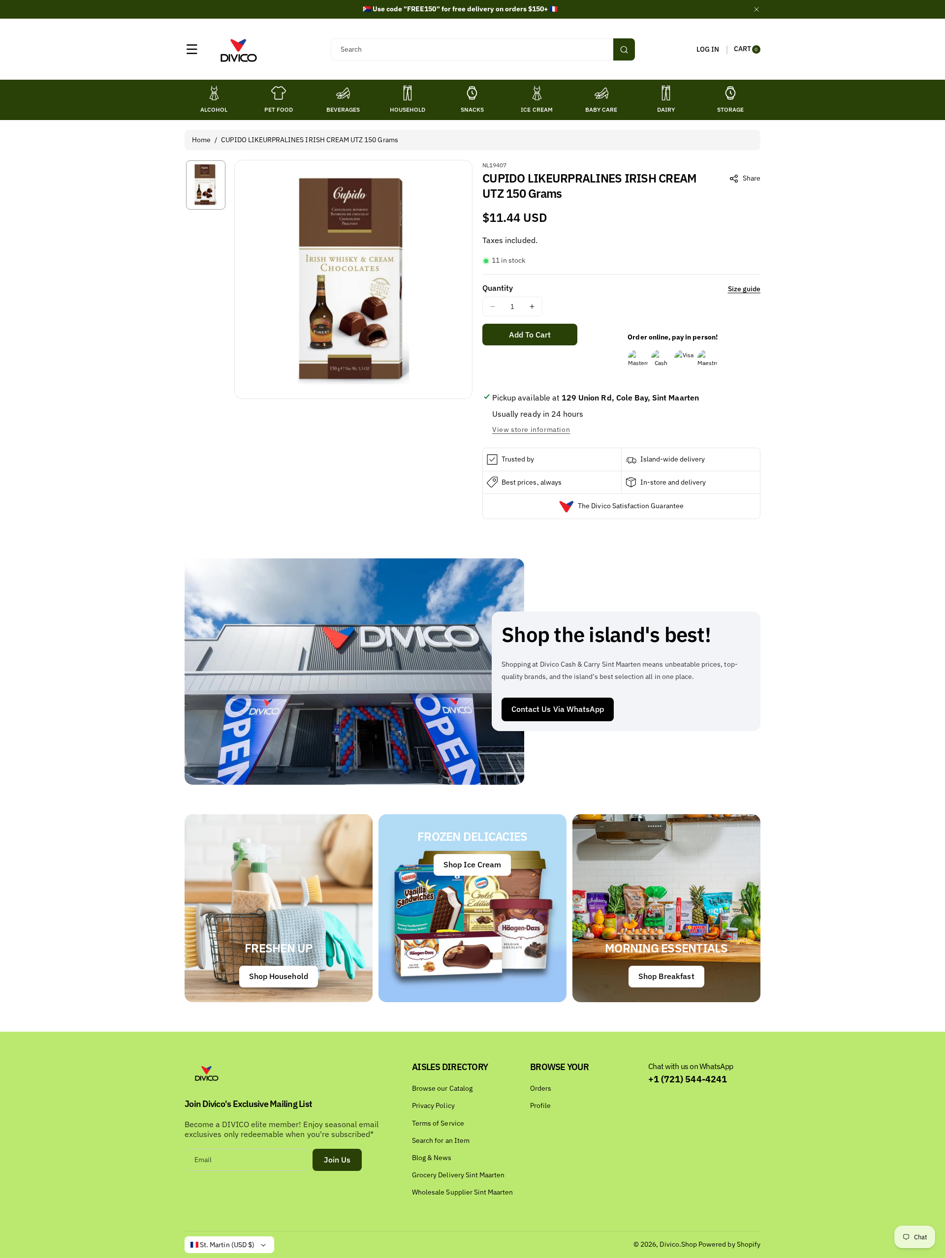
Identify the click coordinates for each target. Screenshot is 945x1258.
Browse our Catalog (442, 1088)
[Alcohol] (214, 93)
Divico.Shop (678, 1244)
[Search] (624, 49)
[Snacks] (472, 93)
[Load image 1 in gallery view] (205, 184)
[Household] (407, 93)
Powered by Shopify (729, 1244)
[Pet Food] (278, 93)
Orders (540, 1088)
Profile (540, 1105)
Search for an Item (441, 1140)
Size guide (744, 288)
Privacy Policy (433, 1105)
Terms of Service (438, 1123)
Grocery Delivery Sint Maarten (458, 1174)
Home (201, 139)
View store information (531, 429)
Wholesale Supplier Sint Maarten (462, 1192)
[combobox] (482, 49)
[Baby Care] (601, 93)
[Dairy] (666, 93)
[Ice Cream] (537, 93)
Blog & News (432, 1157)
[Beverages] (343, 93)
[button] (192, 49)
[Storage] (730, 93)
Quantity (497, 288)
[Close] (756, 9)
